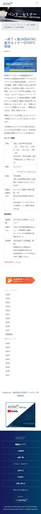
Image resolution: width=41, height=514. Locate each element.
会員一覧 (20, 457)
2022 (8, 310)
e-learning (21, 500)
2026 (8, 294)
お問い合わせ (20, 483)
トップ (6, 25)
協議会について (20, 444)
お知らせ (20, 470)
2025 (8, 298)
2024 (8, 302)
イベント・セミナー (17, 25)
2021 (8, 314)
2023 (8, 306)
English (20, 477)
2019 (8, 322)
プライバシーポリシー (20, 490)
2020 (8, 318)
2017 (8, 330)
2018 (8, 326)
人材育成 (20, 451)
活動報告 (9, 334)
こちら (33, 172)
